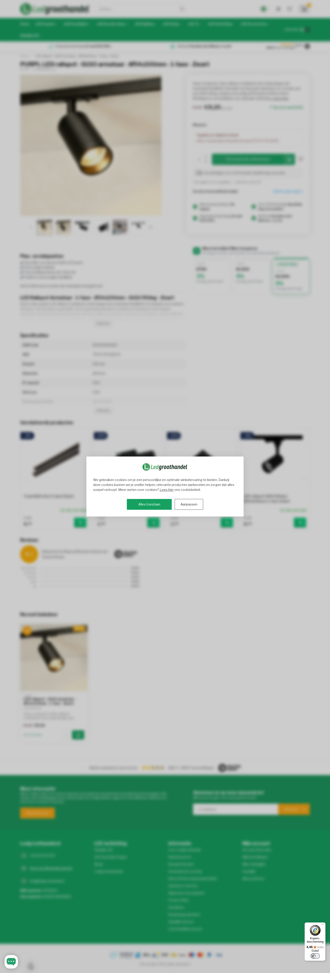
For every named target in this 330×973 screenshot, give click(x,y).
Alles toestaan (149, 504)
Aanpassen (188, 504)
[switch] (315, 956)
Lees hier (167, 490)
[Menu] (323, 925)
